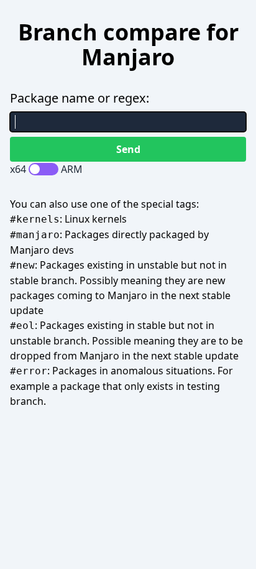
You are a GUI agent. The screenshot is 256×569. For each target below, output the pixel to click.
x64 (18, 169)
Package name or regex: (79, 98)
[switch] (43, 169)
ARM (72, 169)
